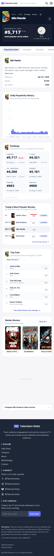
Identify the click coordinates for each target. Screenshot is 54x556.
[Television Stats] (9, 3)
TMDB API (26, 538)
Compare (5, 452)
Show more (9, 73)
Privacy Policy (6, 547)
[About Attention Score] (48, 39)
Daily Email (5, 448)
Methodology (7, 460)
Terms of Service (7, 545)
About (3, 456)
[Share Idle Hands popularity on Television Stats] (49, 19)
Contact (4, 464)
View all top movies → (40, 242)
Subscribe (34, 514)
